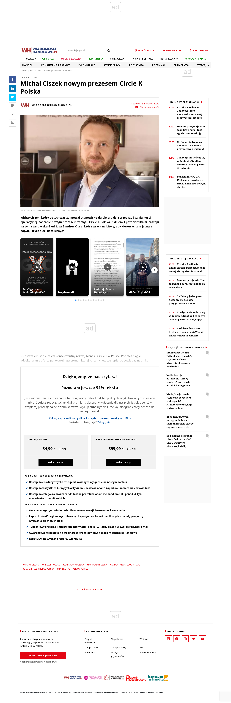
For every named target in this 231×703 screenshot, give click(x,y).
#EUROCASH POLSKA (97, 564)
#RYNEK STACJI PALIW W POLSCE (72, 569)
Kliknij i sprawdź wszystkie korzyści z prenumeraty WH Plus (90, 418)
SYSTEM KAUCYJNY (169, 58)
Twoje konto (91, 647)
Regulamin (90, 652)
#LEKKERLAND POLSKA (73, 564)
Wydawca (144, 638)
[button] (76, 300)
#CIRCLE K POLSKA (51, 564)
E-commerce (86, 65)
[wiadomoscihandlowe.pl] (39, 50)
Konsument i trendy (55, 65)
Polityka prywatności (117, 654)
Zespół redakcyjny (90, 640)
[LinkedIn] (168, 638)
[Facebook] (12, 79)
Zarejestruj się (118, 647)
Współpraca (117, 638)
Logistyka (136, 65)
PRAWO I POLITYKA (142, 58)
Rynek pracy (112, 65)
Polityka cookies (148, 652)
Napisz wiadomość (149, 107)
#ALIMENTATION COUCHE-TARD (125, 564)
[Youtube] (202, 638)
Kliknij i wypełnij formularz (43, 655)
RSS (141, 647)
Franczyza (181, 65)
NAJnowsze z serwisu (185, 102)
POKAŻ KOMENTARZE (89, 589)
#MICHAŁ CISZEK (31, 564)
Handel (27, 65)
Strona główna (27, 70)
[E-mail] (12, 114)
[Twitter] (12, 97)
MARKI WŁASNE (118, 58)
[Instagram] (185, 638)
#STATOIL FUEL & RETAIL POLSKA (38, 569)
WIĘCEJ (202, 65)
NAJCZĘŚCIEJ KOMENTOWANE (186, 347)
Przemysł (158, 65)
